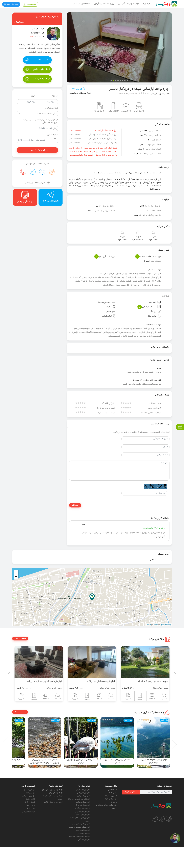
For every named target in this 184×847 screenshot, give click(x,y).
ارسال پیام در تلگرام (41, 69)
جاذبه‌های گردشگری (81, 4)
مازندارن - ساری (29, 789)
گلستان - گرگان (29, 802)
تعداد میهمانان (51, 108)
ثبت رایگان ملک (12, 4)
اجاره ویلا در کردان (83, 814)
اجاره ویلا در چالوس (82, 811)
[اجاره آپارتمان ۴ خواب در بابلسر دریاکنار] (92, 662)
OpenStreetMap (165, 624)
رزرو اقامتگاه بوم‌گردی (104, 4)
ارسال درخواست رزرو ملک (37, 150)
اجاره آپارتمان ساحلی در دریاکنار (154, 681)
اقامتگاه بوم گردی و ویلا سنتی (78, 799)
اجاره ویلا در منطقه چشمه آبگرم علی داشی (44, 761)
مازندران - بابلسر (29, 792)
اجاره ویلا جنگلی (84, 839)
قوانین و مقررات (111, 795)
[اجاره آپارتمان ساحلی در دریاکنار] (145, 662)
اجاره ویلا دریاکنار (111, 799)
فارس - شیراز (30, 805)
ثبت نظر (75, 505)
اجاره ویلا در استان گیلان (81, 824)
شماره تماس (52, 134)
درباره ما (114, 802)
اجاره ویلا (147, 4)
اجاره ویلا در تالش (83, 833)
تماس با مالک (44, 59)
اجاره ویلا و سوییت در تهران (79, 827)
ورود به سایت (31, 4)
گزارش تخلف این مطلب (35, 183)
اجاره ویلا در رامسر (83, 830)
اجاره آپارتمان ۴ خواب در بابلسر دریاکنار (97, 681)
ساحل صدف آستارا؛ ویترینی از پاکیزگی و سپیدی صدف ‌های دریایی (81, 761)
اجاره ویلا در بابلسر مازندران (79, 836)
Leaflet (148, 624)
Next (10, 742)
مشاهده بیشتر (20, 638)
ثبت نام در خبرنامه (130, 791)
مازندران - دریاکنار (28, 811)
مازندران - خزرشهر (28, 795)
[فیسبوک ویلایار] (162, 819)
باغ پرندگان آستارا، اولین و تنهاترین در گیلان (117, 761)
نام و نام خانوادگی (50, 122)
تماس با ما (113, 792)
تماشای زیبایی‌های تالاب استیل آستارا (153, 761)
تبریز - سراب (30, 808)
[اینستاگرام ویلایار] (169, 819)
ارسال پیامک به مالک (41, 78)
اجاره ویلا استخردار (83, 789)
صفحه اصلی (112, 789)
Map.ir (156, 624)
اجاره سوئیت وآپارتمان (82, 808)
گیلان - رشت (30, 799)
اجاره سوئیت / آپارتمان (128, 4)
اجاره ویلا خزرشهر (83, 795)
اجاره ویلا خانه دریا (83, 805)
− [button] (16, 576)
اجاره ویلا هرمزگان (83, 802)
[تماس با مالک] (175, 838)
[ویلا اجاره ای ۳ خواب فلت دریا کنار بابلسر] (39, 662)
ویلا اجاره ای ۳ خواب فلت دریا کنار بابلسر (43, 681)
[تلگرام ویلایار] (155, 819)
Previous (168, 673)
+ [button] (16, 572)
